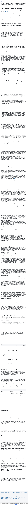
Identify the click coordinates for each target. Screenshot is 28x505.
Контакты (9, 493)
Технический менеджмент (20, 4)
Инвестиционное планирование (5, 3)
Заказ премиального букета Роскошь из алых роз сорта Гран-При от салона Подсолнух (7, 487)
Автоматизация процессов (22, 3)
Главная (2, 6)
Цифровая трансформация (11, 4)
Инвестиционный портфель (19, 492)
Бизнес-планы (2, 492)
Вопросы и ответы (10, 492)
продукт (15, 178)
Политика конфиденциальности (17, 496)
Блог (6, 492)
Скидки (22, 497)
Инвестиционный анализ (14, 3)
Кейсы (6, 493)
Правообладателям (7, 497)
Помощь (23, 496)
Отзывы (15, 493)
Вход (14, 492)
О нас (12, 493)
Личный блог (5, 6)
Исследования (3, 493)
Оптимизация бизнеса (4, 4)
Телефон (2, 498)
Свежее (19, 497)
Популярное (2, 497)
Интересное (25, 492)
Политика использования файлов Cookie (6, 496)
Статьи (24, 497)
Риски (16, 497)
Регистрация (12, 497)
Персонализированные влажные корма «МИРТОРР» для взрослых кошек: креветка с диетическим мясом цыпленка (21, 487)
